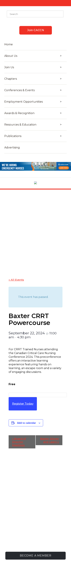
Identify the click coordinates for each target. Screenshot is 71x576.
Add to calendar (26, 422)
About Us (10, 56)
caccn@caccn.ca (40, 541)
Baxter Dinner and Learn (49, 440)
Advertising (12, 147)
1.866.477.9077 (42, 536)
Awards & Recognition (19, 113)
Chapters (10, 78)
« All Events (16, 279)
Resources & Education (20, 124)
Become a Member (35, 555)
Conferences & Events (19, 90)
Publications (12, 136)
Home (8, 44)
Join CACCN (35, 30)
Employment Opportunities (23, 101)
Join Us (9, 67)
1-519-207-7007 (40, 531)
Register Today (22, 403)
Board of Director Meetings (19, 442)
